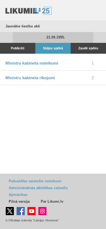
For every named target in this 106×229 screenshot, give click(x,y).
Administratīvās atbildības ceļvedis (38, 188)
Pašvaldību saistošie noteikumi (35, 181)
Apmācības (18, 195)
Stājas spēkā (53, 48)
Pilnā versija (19, 201)
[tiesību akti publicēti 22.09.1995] (99, 37)
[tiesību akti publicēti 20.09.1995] (6, 37)
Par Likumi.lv (52, 201)
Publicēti (17, 48)
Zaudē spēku (88, 48)
